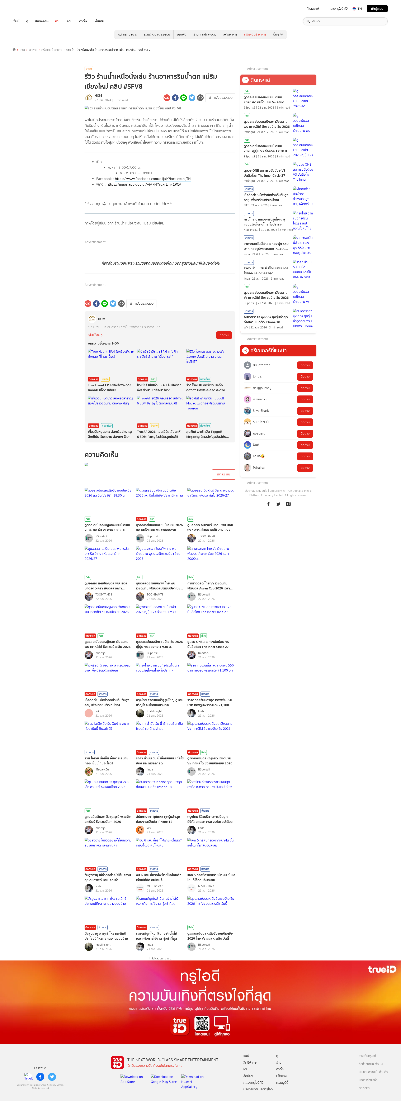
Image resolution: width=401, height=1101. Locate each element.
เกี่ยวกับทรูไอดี (367, 1056)
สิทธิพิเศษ (41, 21)
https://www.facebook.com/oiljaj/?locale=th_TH (153, 178)
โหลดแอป (313, 8)
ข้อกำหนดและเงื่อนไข (371, 1064)
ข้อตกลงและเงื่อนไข (256, 491)
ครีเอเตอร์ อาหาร (255, 34)
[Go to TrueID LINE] (288, 506)
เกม (69, 21)
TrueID (25, 8)
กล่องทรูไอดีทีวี (253, 1082)
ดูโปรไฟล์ (94, 335)
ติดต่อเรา (364, 1088)
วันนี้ (16, 21)
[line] (28, 1077)
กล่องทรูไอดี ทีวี (338, 8)
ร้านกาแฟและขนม (204, 34)
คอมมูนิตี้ (282, 1082)
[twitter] (52, 1077)
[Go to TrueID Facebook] (268, 506)
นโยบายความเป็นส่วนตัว (373, 1072)
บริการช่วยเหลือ (368, 1080)
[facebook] (40, 1077)
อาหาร (33, 50)
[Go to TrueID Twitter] (278, 506)
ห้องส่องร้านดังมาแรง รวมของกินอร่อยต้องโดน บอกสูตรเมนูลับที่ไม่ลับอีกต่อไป (161, 263)
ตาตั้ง (83, 21)
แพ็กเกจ (281, 1075)
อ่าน (58, 21)
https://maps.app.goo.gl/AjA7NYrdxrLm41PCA (144, 184)
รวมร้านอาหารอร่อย (157, 34)
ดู (27, 21)
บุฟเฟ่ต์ (182, 34)
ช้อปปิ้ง (248, 1075)
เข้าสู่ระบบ (377, 8)
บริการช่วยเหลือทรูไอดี (258, 1089)
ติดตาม (224, 335)
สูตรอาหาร (230, 34)
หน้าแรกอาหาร (127, 34)
